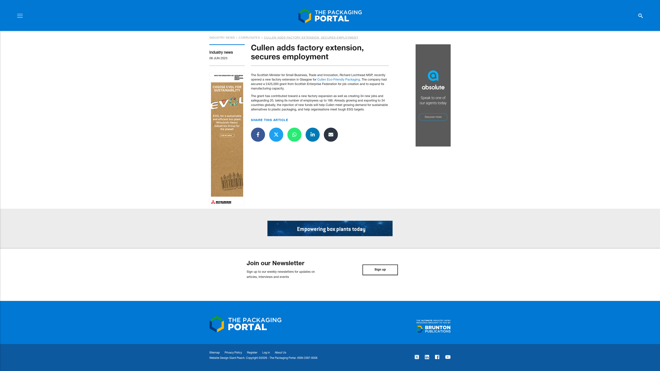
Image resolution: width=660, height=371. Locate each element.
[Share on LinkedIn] (313, 135)
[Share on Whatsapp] (294, 135)
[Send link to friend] (331, 135)
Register (252, 352)
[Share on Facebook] (258, 135)
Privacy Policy (233, 352)
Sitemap (214, 352)
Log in (266, 352)
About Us (280, 352)
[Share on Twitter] (276, 135)
